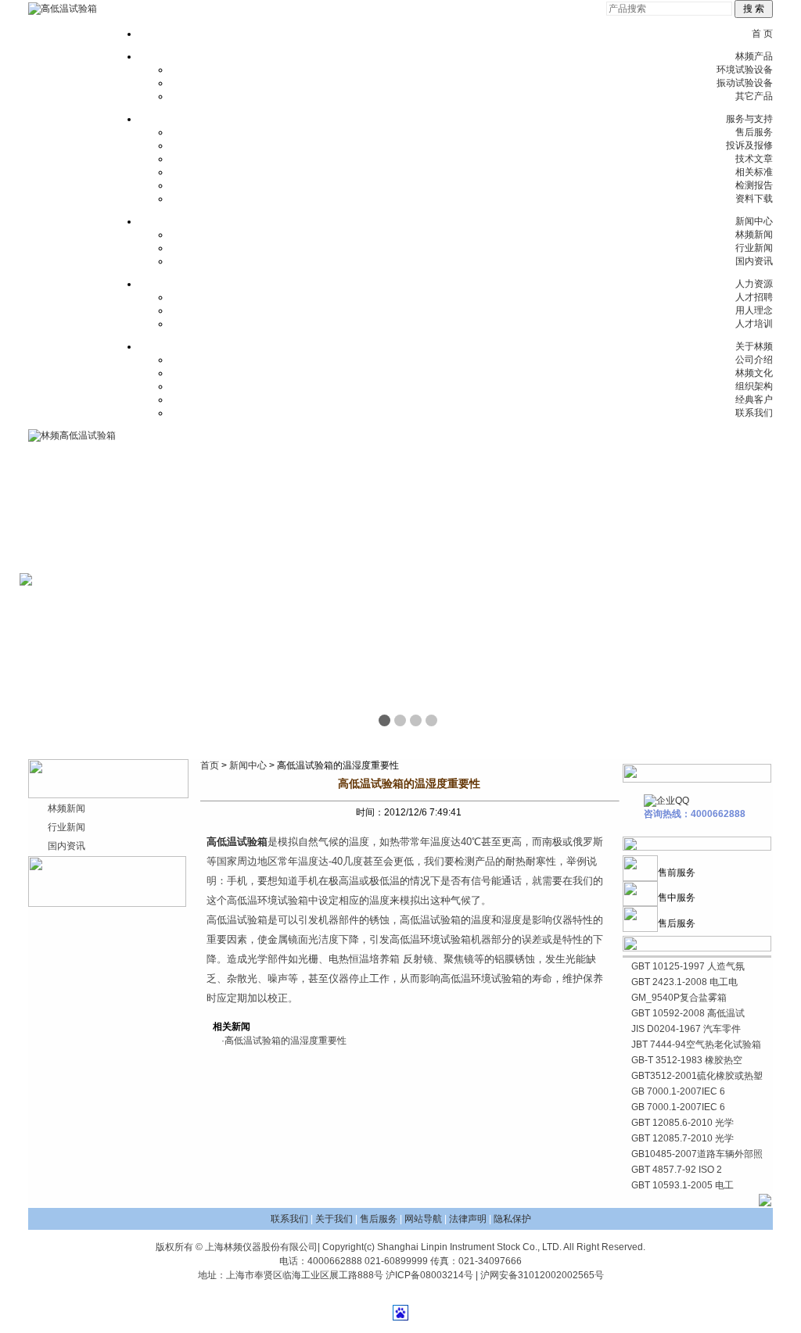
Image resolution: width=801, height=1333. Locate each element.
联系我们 (754, 412)
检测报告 (754, 185)
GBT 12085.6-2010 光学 (682, 1122)
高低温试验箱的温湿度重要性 (285, 1040)
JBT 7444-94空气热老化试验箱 (696, 1044)
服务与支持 (749, 118)
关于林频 (754, 346)
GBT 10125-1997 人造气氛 (688, 966)
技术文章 (754, 158)
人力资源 (754, 283)
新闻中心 (754, 221)
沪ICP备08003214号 (429, 1275)
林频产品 (754, 56)
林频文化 (754, 372)
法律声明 (468, 1218)
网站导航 (423, 1218)
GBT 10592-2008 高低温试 (688, 1013)
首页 (209, 765)
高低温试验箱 (237, 841)
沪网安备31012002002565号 (542, 1275)
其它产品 (754, 96)
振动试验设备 (745, 82)
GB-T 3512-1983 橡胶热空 (686, 1060)
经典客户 (754, 399)
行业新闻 (754, 247)
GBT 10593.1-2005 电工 (682, 1185)
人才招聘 (754, 297)
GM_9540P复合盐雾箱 (679, 997)
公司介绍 (754, 359)
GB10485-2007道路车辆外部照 (697, 1153)
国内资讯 (754, 261)
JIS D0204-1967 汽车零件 (686, 1028)
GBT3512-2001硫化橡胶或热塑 (697, 1075)
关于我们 (334, 1218)
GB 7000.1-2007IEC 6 (678, 1091)
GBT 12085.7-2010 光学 (682, 1138)
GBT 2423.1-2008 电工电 (684, 981)
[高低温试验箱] (62, 8)
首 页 (762, 33)
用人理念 (754, 310)
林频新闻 (754, 234)
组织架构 (754, 386)
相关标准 (754, 172)
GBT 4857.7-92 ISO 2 (676, 1169)
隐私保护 (512, 1218)
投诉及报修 (749, 145)
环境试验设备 (745, 69)
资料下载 (754, 198)
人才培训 (754, 323)
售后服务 (754, 132)
